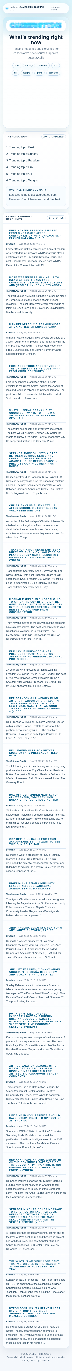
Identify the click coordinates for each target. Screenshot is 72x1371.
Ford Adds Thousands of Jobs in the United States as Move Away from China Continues (35, 369)
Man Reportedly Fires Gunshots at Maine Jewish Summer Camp (35, 325)
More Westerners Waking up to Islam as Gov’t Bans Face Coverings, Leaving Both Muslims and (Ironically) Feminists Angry (35, 281)
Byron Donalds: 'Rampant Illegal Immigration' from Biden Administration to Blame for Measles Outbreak (35, 1312)
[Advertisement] (36, 100)
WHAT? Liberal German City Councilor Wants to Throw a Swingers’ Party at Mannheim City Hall (32, 414)
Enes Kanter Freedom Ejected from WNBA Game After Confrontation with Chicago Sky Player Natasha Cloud (35, 234)
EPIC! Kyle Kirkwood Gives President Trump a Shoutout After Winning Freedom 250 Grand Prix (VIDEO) (35, 655)
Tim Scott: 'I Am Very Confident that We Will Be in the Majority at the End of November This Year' (34, 1265)
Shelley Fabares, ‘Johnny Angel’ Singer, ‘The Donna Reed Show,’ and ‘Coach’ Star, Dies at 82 (35, 972)
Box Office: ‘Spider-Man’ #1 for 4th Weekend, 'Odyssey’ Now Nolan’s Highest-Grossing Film (34, 797)
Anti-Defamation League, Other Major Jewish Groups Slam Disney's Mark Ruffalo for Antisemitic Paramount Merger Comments (34, 1071)
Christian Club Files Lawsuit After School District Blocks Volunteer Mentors (33, 508)
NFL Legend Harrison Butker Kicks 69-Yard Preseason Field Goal (33, 753)
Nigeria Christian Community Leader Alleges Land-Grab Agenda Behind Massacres (32, 886)
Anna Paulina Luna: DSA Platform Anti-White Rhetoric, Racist (35, 929)
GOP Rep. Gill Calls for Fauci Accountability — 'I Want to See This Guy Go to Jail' (34, 842)
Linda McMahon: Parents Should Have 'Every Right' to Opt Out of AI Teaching (35, 1118)
